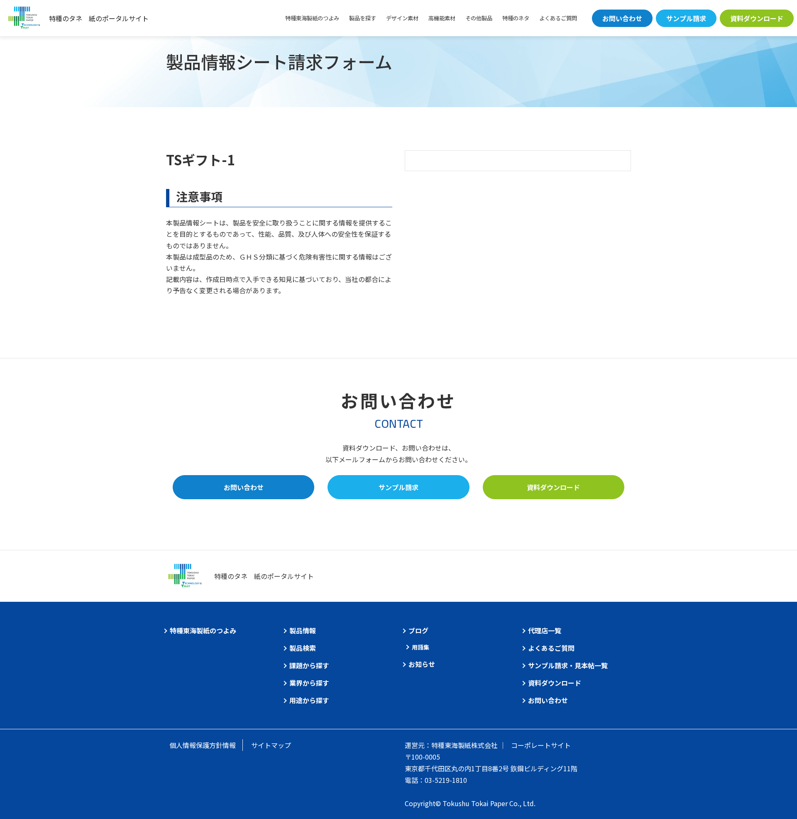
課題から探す (309, 665)
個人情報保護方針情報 (202, 745)
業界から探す (309, 683)
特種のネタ (515, 18)
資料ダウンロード (756, 18)
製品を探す (362, 18)
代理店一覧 (544, 630)
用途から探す (309, 700)
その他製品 (478, 18)
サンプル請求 (686, 18)
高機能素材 (441, 18)
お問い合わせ (622, 18)
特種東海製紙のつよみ (312, 18)
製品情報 (302, 630)
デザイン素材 (402, 18)
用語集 (420, 647)
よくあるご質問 (558, 18)
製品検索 (302, 648)
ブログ (418, 630)
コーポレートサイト (541, 745)
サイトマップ (271, 745)
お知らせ (421, 664)
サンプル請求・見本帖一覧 (568, 665)
